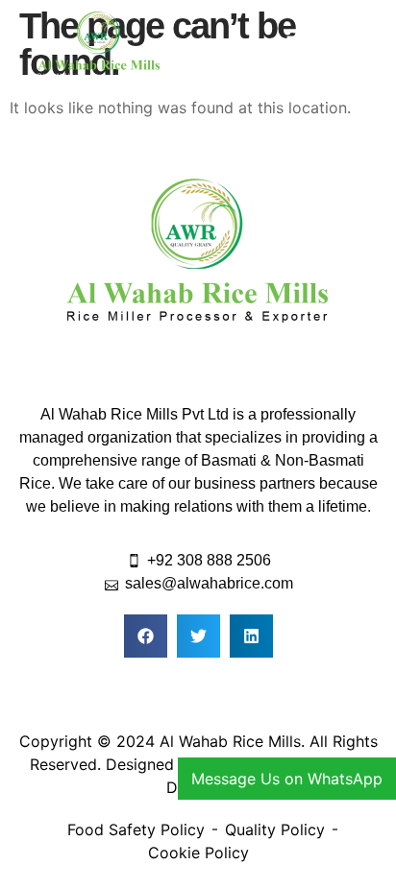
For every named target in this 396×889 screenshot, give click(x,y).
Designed (140, 764)
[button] (297, 47)
